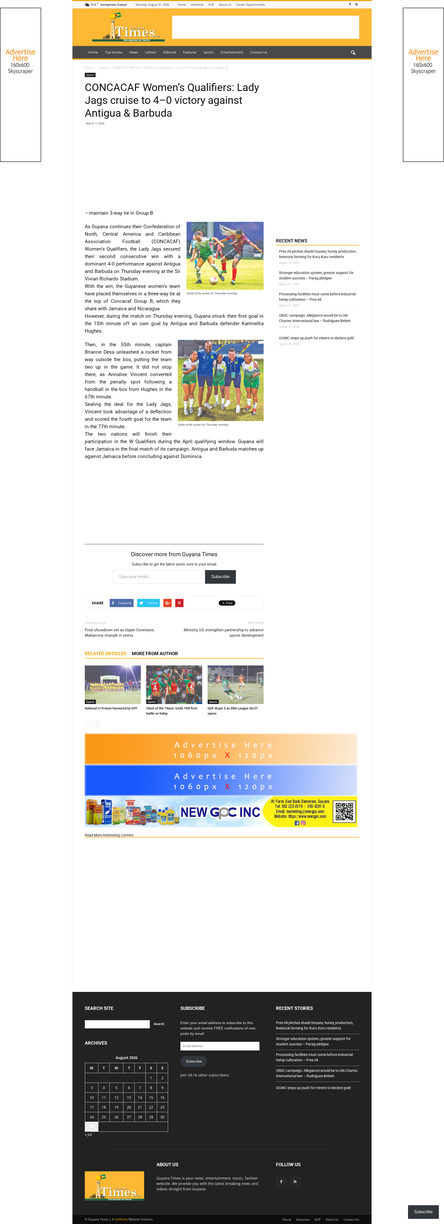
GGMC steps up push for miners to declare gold (316, 338)
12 (116, 1097)
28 (140, 1117)
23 (162, 1107)
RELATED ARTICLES (105, 653)
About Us (225, 4)
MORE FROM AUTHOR (155, 653)
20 (129, 1107)
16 (162, 1097)
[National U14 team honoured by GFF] (113, 684)
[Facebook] (350, 4)
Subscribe (220, 576)
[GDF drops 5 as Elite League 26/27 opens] (236, 684)
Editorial (169, 52)
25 (104, 1117)
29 (151, 1117)
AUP (211, 4)
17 (92, 1107)
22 (151, 1107)
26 (116, 1117)
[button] (353, 53)
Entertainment (232, 52)
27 (129, 1117)
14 (140, 1097)
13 (129, 1097)
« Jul (88, 1134)
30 (162, 1117)
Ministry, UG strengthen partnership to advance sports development (224, 633)
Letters (150, 52)
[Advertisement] (265, 27)
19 (116, 1107)
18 (104, 1107)
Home (182, 4)
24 (92, 1117)
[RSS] (356, 4)
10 (92, 1097)
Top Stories (113, 52)
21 (140, 1107)
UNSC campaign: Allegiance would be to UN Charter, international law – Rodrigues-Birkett (315, 318)
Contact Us (258, 52)
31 (92, 1126)
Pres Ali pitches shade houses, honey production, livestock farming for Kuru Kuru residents (317, 254)
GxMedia (121, 1219)
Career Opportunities (250, 4)
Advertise (197, 4)
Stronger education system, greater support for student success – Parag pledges (316, 275)
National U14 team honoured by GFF (111, 708)
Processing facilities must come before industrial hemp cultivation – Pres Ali (317, 297)
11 (104, 1097)
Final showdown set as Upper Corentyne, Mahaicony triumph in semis (119, 633)
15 (151, 1097)
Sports (208, 52)
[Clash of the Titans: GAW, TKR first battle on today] (174, 684)
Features (189, 52)
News (134, 52)
